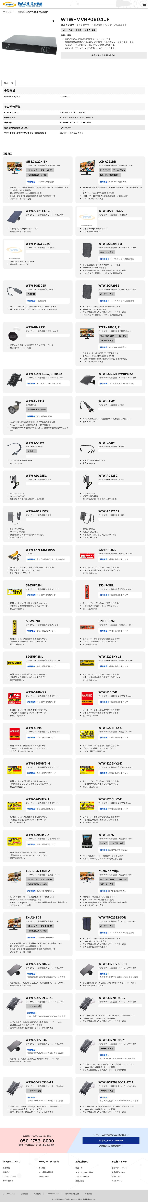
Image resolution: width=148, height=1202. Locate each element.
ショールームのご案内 (84, 1172)
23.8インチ (32, 926)
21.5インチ (32, 170)
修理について (117, 1176)
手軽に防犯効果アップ (118, 559)
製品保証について (119, 1172)
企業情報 (6, 1168)
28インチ (123, 335)
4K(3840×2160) (107, 335)
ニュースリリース (9, 1176)
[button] (53, 21)
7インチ (103, 843)
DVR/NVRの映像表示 (45, 181)
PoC (70, 30)
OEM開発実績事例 (46, 1172)
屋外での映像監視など (118, 850)
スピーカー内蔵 (106, 340)
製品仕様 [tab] (8, 82)
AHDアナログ (90, 30)
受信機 (78, 30)
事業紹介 (6, 1172)
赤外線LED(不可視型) (37, 409)
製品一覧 (78, 1168)
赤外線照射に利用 (44, 416)
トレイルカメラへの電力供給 (121, 259)
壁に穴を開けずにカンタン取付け (51, 559)
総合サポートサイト (119, 1168)
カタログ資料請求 (82, 1176)
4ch (63, 30)
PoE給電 (31, 294)
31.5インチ (32, 879)
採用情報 (37, 1193)
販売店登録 (79, 1180)
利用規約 (88, 1193)
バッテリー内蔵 (106, 252)
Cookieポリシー (53, 1193)
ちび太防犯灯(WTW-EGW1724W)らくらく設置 (119, 1100)
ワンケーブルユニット (116, 24)
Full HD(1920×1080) (37, 174)
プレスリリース (9, 1193)
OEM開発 (42, 1168)
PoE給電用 (41, 300)
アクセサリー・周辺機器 (15, 12)
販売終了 (31, 451)
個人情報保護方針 (72, 1193)
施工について (117, 1180)
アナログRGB (46, 170)
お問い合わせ (8, 1180)
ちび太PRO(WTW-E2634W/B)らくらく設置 (45, 1052)
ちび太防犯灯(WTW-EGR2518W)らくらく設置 (46, 976)
